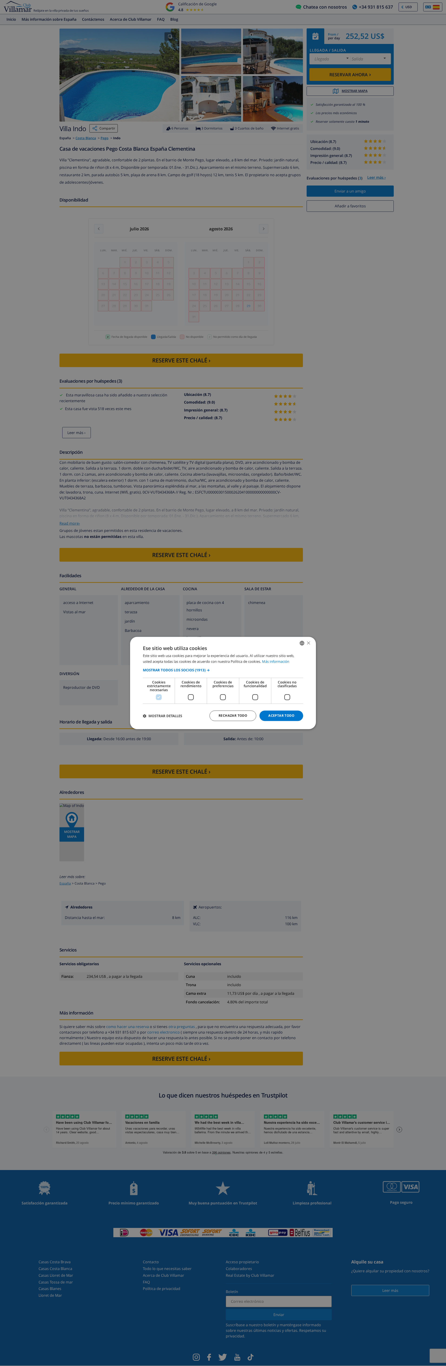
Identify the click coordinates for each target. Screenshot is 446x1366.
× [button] (308, 643)
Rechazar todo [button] (233, 715)
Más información (275, 661)
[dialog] (223, 683)
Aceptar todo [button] (281, 715)
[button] (223, 670)
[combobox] (302, 643)
